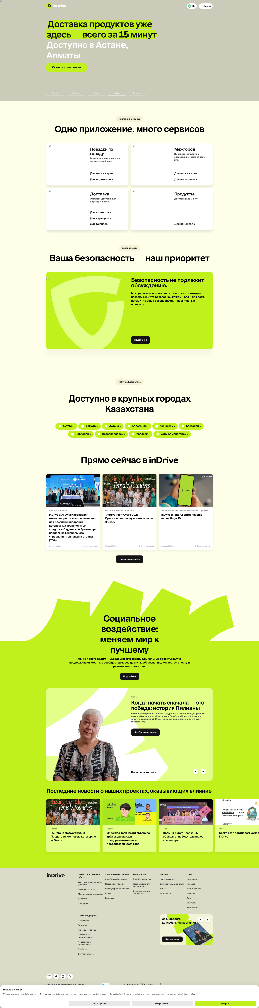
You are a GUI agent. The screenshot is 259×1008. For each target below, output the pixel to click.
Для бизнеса (99, 224)
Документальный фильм (172, 884)
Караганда (139, 426)
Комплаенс (192, 907)
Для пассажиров (101, 173)
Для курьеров (99, 218)
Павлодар (82, 434)
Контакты (191, 903)
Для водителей (100, 179)
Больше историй (142, 772)
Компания (192, 879)
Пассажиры (83, 920)
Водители (83, 925)
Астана (114, 426)
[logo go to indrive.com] (56, 5)
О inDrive (82, 949)
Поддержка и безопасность (85, 943)
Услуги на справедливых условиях (90, 883)
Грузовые (109, 898)
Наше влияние (167, 879)
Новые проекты (194, 888)
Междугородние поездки (90, 894)
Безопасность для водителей (141, 893)
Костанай (192, 426)
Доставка (82, 898)
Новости (191, 893)
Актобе (68, 426)
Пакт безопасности (141, 879)
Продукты (83, 903)
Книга (163, 888)
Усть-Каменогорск (173, 434)
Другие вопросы (86, 954)
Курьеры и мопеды (87, 930)
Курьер (108, 893)
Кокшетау (166, 426)
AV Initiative (165, 893)
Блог (189, 898)
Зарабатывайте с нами (116, 879)
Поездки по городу (87, 889)
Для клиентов (99, 212)
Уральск (142, 434)
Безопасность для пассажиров (141, 885)
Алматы (91, 426)
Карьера (191, 884)
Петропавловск (112, 434)
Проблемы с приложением (85, 936)
